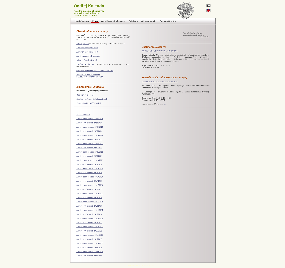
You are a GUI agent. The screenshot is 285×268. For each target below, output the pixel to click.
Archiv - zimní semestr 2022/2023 (89, 144)
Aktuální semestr (83, 115)
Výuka (95, 21)
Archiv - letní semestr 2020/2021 (89, 156)
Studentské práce (168, 21)
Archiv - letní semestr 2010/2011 (89, 239)
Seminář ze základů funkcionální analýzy (92, 99)
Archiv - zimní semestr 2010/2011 (89, 243)
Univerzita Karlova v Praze (85, 15)
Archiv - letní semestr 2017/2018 (89, 181)
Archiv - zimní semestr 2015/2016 (89, 202)
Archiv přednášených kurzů (87, 48)
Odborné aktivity (148, 21)
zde (165, 104)
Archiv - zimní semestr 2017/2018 (89, 185)
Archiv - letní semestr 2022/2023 (89, 139)
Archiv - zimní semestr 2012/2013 (89, 227)
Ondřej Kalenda (89, 6)
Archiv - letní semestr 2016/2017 (89, 189)
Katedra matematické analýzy (89, 11)
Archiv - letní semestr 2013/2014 (89, 214)
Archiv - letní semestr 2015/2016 (89, 198)
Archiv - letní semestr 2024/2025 (89, 123)
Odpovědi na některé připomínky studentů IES (94, 71)
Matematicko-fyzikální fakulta (86, 13)
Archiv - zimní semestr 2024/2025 (89, 127)
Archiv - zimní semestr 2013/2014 (89, 218)
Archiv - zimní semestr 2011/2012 (89, 235)
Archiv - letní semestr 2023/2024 (89, 131)
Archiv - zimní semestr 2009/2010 (89, 252)
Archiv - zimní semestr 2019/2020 (89, 169)
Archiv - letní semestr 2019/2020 (89, 164)
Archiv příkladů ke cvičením (87, 52)
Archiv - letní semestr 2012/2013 (89, 223)
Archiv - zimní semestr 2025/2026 (89, 119)
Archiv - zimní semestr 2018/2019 (89, 177)
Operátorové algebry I (85, 95)
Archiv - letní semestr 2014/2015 (89, 206)
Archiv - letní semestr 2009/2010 (89, 247)
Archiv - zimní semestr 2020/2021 (89, 160)
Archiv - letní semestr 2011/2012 (89, 231)
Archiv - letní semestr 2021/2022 (89, 148)
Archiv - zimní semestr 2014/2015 (89, 210)
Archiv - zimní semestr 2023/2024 (89, 135)
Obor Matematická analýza (113, 21)
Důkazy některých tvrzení (86, 60)
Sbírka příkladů (82, 44)
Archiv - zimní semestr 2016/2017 (89, 193)
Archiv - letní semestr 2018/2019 (89, 173)
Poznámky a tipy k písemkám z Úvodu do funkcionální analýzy (89, 76)
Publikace (133, 21)
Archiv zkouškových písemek (88, 56)
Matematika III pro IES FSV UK (88, 103)
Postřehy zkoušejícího (85, 64)
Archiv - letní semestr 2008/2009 (89, 256)
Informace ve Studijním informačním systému (160, 51)
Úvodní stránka (82, 21)
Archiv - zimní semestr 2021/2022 (89, 152)
